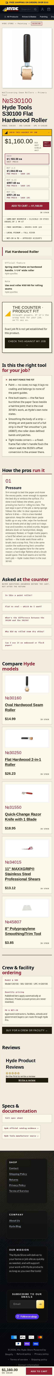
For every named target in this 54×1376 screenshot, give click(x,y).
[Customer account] (42, 9)
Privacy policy (41, 1354)
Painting (44, 17)
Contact (14, 1168)
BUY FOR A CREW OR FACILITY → (27, 1030)
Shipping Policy (18, 1174)
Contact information (28, 1365)
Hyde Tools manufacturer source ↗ (21, 1136)
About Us (14, 1220)
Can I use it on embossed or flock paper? (24, 644)
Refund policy (24, 1354)
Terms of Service (19, 1191)
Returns (13, 1179)
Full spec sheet (14, 1118)
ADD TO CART (39, 1371)
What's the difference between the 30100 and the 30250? (24, 619)
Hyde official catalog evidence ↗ (21, 1128)
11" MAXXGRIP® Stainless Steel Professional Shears (22, 874)
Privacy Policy (17, 1185)
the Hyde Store (25, 1350)
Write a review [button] (26, 1080)
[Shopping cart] (49, 9)
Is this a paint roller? (18, 595)
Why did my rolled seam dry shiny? (24, 632)
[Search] (35, 9)
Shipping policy (39, 1359)
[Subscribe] (40, 1304)
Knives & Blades (29, 17)
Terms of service (19, 1359)
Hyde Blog (15, 1226)
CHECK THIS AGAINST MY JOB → (27, 343)
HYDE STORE (8, 24)
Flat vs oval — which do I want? (23, 607)
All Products (12, 17)
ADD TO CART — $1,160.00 (27, 205)
